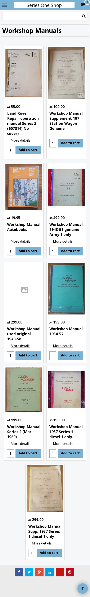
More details (20, 140)
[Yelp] (60, 572)
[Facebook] (19, 572)
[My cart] (83, 5)
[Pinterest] (70, 572)
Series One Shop (44, 5)
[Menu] (4, 5)
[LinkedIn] (49, 572)
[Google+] (39, 572)
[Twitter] (29, 572)
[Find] (84, 16)
